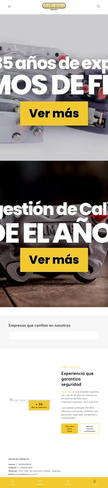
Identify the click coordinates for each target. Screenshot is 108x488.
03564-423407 (26, 467)
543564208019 (25, 464)
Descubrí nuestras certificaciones (89, 428)
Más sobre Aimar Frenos (70, 428)
